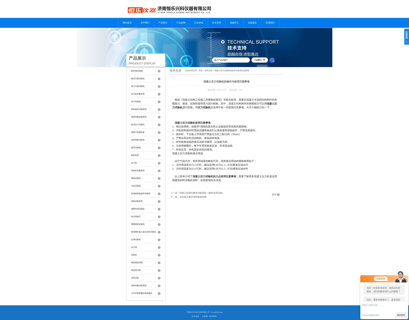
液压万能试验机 (138, 78)
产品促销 (180, 23)
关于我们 (145, 23)
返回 (274, 194)
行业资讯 (198, 23)
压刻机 (134, 255)
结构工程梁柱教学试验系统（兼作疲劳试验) (201, 193)
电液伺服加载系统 (139, 117)
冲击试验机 (136, 186)
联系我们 (270, 23)
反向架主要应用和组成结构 (193, 197)
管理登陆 (213, 316)
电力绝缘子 (136, 216)
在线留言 (252, 23)
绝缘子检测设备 (138, 132)
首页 (201, 70)
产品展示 (162, 23)
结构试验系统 (137, 201)
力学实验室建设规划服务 (141, 293)
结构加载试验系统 (139, 285)
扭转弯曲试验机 (138, 140)
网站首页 (127, 23)
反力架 (134, 163)
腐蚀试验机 (136, 178)
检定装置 (135, 155)
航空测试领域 (137, 71)
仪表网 (205, 316)
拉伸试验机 (136, 239)
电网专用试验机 (138, 209)
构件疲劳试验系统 (139, 109)
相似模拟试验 (137, 262)
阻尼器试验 (136, 270)
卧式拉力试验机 (138, 124)
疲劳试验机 (136, 147)
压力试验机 (136, 101)
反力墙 (134, 247)
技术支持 (216, 23)
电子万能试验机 (138, 86)
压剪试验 (135, 278)
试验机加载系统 (138, 170)
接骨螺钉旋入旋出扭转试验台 (143, 232)
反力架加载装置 (138, 94)
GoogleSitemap (217, 312)
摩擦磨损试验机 (138, 224)
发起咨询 (401, 315)
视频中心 (234, 23)
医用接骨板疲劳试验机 (140, 193)
